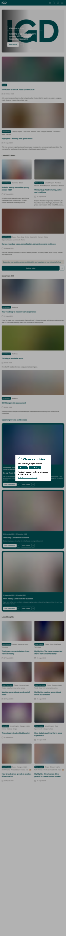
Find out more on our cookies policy (28, 478)
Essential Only (35, 468)
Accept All (23, 468)
